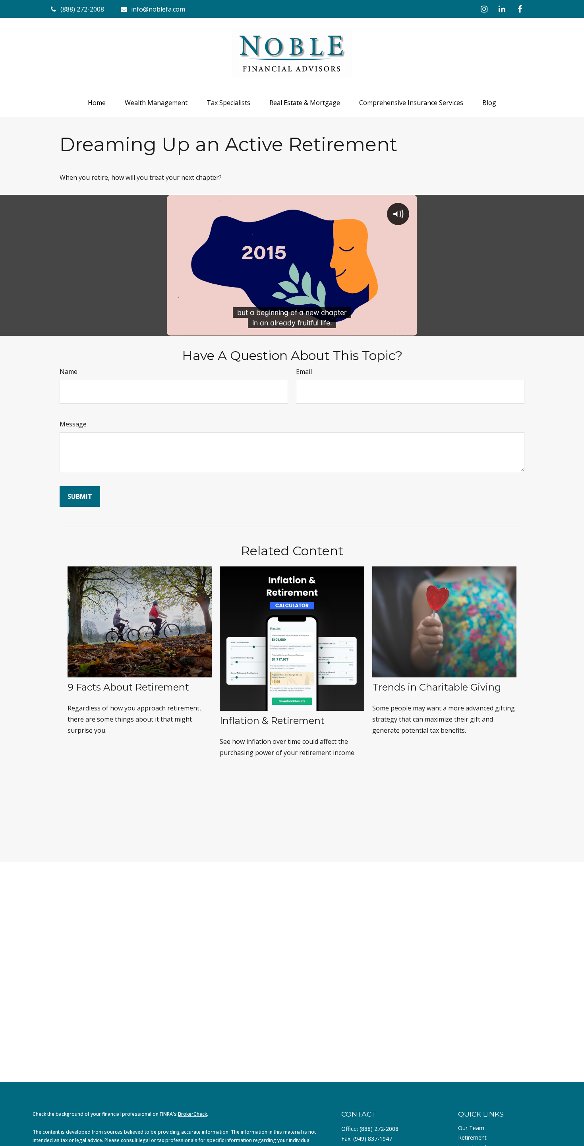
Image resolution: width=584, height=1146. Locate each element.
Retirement (472, 1137)
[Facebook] (520, 9)
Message (73, 424)
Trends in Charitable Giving (436, 687)
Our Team (471, 1128)
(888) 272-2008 (379, 1128)
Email (304, 371)
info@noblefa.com (158, 9)
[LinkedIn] (502, 9)
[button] (96, 102)
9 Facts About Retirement (128, 687)
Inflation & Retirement (272, 720)
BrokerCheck (192, 1114)
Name (68, 371)
